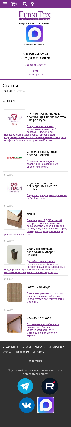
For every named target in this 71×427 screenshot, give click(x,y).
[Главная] (35, 15)
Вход (35, 70)
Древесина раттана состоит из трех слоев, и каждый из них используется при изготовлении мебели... (45, 297)
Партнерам (22, 351)
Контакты (38, 351)
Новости (40, 346)
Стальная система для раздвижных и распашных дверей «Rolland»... (42, 164)
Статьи (7, 351)
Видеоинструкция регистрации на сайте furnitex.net (47, 197)
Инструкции (56, 346)
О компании (10, 346)
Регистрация (35, 74)
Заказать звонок (37, 64)
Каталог (26, 346)
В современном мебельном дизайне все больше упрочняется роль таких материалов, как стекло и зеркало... (43, 330)
